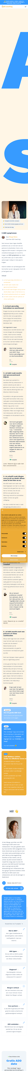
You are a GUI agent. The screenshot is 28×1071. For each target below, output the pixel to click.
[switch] (24, 538)
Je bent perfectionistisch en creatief (14, 294)
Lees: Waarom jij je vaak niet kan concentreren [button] (13, 464)
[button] (25, 6)
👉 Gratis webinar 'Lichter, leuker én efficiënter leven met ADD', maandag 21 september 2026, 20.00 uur (13, 2)
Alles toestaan (14, 555)
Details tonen (20, 551)
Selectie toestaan (14, 559)
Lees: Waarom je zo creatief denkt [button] (13, 622)
